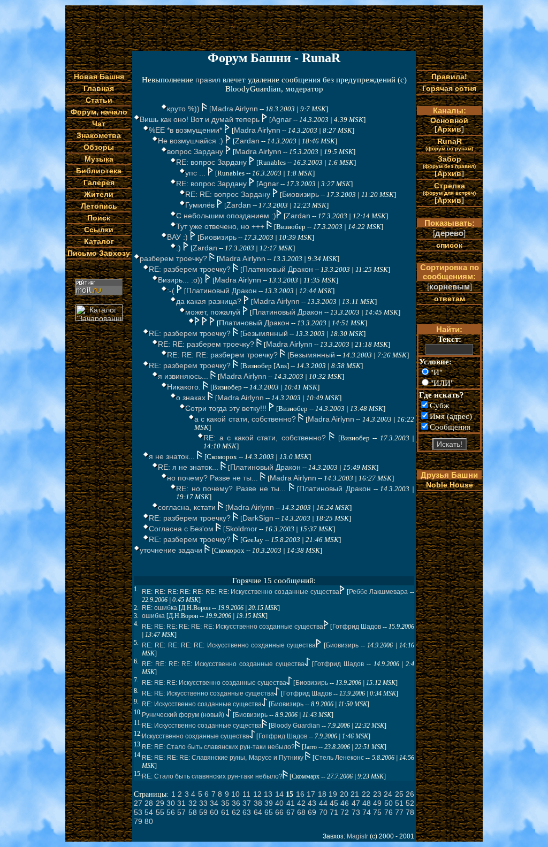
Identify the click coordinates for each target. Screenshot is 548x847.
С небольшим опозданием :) (226, 215)
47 (356, 803)
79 (138, 821)
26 (410, 794)
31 (181, 803)
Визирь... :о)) (181, 280)
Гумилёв (201, 205)
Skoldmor (241, 528)
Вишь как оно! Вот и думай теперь (201, 119)
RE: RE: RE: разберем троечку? (223, 354)
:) (179, 247)
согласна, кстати (188, 507)
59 (203, 812)
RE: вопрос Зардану (212, 162)
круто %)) (184, 108)
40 (279, 803)
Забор (449, 162)
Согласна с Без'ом (182, 528)
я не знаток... (173, 456)
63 (246, 812)
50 (388, 803)
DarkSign (257, 518)
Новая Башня (99, 76)
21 (355, 794)
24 (388, 794)
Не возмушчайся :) (191, 140)
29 (160, 803)
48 (366, 803)
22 (366, 794)
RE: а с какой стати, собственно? (266, 437)
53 (138, 812)
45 (334, 803)
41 (290, 803)
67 (290, 812)
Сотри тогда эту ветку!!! (227, 408)
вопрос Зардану (196, 151)
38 (258, 803)
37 (246, 803)
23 (377, 794)
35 (225, 803)
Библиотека (98, 170)
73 (356, 812)
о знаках (192, 397)
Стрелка (449, 188)
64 (258, 812)
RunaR (449, 144)
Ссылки (98, 229)
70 (323, 812)
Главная (98, 88)
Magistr (357, 836)
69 (312, 812)
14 (279, 794)
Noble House (449, 484)
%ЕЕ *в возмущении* (186, 130)
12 (257, 794)
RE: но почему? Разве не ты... (232, 488)
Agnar (281, 119)
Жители (98, 194)
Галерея (99, 182)
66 (279, 812)
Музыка (99, 159)
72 (344, 812)
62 (236, 812)
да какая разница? (209, 301)
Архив (449, 129)
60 (214, 812)
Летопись (99, 206)
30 (170, 803)
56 (170, 812)
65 (268, 812)
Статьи (99, 100)
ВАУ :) (178, 237)
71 (334, 812)
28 (148, 803)
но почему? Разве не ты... (213, 478)
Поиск (98, 217)
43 (312, 803)
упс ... (196, 173)
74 (366, 812)
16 (300, 794)
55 (160, 812)
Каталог (99, 241)
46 (344, 803)
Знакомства (99, 135)
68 (301, 812)
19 (333, 794)
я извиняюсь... (184, 376)
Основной (449, 120)
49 (377, 803)
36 (236, 803)
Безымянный (265, 333)
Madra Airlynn (234, 108)
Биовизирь (300, 194)
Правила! (449, 76)
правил (207, 79)
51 (399, 803)
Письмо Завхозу (98, 253)
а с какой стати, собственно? (246, 419)
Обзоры (98, 147)
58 (192, 812)
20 (344, 794)
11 (246, 794)
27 (138, 803)
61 (225, 812)
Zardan (247, 140)
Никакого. (185, 387)
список (449, 245)
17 (311, 794)
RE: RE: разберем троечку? (207, 344)
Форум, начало (99, 112)
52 (410, 803)
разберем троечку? (174, 258)
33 (203, 803)
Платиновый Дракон (277, 269)
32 (192, 803)
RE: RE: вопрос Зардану (228, 194)
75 (377, 812)
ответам (449, 298)
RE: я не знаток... (189, 467)
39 (268, 803)
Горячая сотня (449, 88)
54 (148, 812)
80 (148, 821)
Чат (98, 123)
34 (214, 803)
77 (399, 812)
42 (301, 803)
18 (322, 794)
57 (181, 812)
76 (388, 812)
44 (323, 803)
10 (235, 794)
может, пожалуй (213, 312)
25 (399, 794)
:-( (172, 290)
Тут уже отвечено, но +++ (221, 226)
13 (268, 794)
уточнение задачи (172, 550)
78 (410, 812)
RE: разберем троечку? (191, 269)
